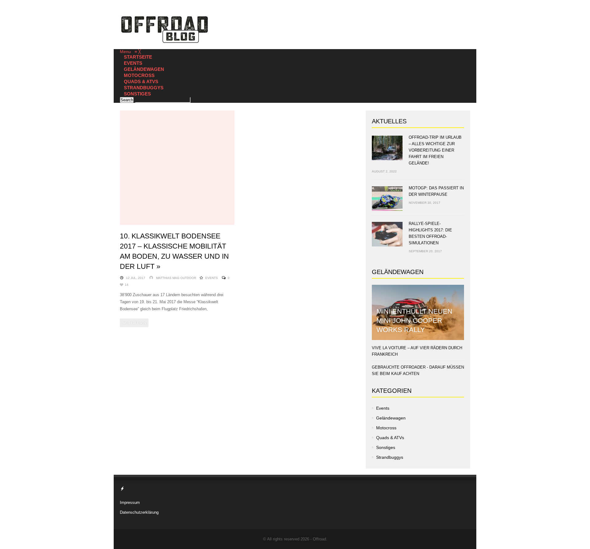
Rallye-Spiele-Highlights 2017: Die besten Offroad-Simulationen (430, 233)
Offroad (319, 539)
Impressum (130, 502)
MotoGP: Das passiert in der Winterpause (436, 191)
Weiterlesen (134, 323)
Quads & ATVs (390, 437)
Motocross (386, 427)
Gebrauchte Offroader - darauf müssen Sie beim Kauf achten (418, 370)
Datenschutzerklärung (139, 512)
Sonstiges (385, 447)
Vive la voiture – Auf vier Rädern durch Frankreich (417, 351)
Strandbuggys (389, 457)
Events (211, 278)
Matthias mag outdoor (176, 278)
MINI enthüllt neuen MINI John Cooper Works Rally (414, 320)
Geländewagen (391, 418)
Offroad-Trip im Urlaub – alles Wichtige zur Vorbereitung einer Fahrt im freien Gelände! (435, 150)
